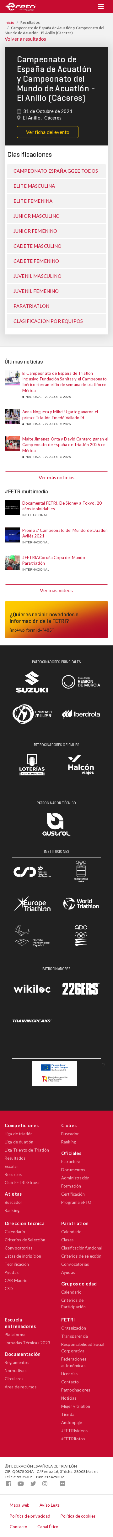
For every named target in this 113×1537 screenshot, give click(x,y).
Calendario (15, 1231)
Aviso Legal (50, 1505)
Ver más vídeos (56, 590)
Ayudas (12, 1272)
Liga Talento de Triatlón (27, 1150)
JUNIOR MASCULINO (36, 216)
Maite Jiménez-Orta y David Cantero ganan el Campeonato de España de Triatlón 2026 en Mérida (65, 444)
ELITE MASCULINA (34, 186)
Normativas (16, 1370)
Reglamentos (17, 1362)
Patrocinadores (75, 1389)
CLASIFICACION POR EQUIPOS (48, 321)
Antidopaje (71, 1422)
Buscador (13, 1202)
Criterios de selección (81, 1256)
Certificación (73, 1194)
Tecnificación (17, 1264)
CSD (9, 1288)
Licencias (69, 1373)
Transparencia (74, 1336)
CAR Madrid (16, 1280)
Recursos (13, 1174)
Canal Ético (47, 1526)
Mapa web (20, 1505)
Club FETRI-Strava (22, 1182)
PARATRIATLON (31, 306)
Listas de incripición (23, 1256)
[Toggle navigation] (101, 6)
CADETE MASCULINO (37, 246)
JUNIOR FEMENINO (35, 231)
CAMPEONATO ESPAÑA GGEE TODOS (55, 171)
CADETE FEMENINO (36, 261)
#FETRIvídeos (74, 1430)
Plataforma (15, 1334)
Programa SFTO (76, 1202)
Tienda (67, 1414)
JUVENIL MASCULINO (37, 276)
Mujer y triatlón (75, 1406)
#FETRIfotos (73, 1438)
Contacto (70, 1381)
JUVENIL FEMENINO (36, 291)
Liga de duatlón (19, 1141)
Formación (71, 1185)
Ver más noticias (57, 477)
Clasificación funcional (81, 1247)
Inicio (9, 22)
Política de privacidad (30, 1516)
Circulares (14, 1378)
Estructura (71, 1161)
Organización (73, 1328)
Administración (75, 1177)
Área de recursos (21, 1386)
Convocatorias (18, 1247)
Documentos (73, 1169)
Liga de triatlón (19, 1133)
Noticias (68, 1398)
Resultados (15, 1158)
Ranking (12, 1210)
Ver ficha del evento (47, 132)
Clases (67, 1239)
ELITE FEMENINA (32, 201)
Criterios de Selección (25, 1239)
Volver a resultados (25, 39)
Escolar (11, 1166)
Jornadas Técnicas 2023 (28, 1342)
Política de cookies (78, 1516)
